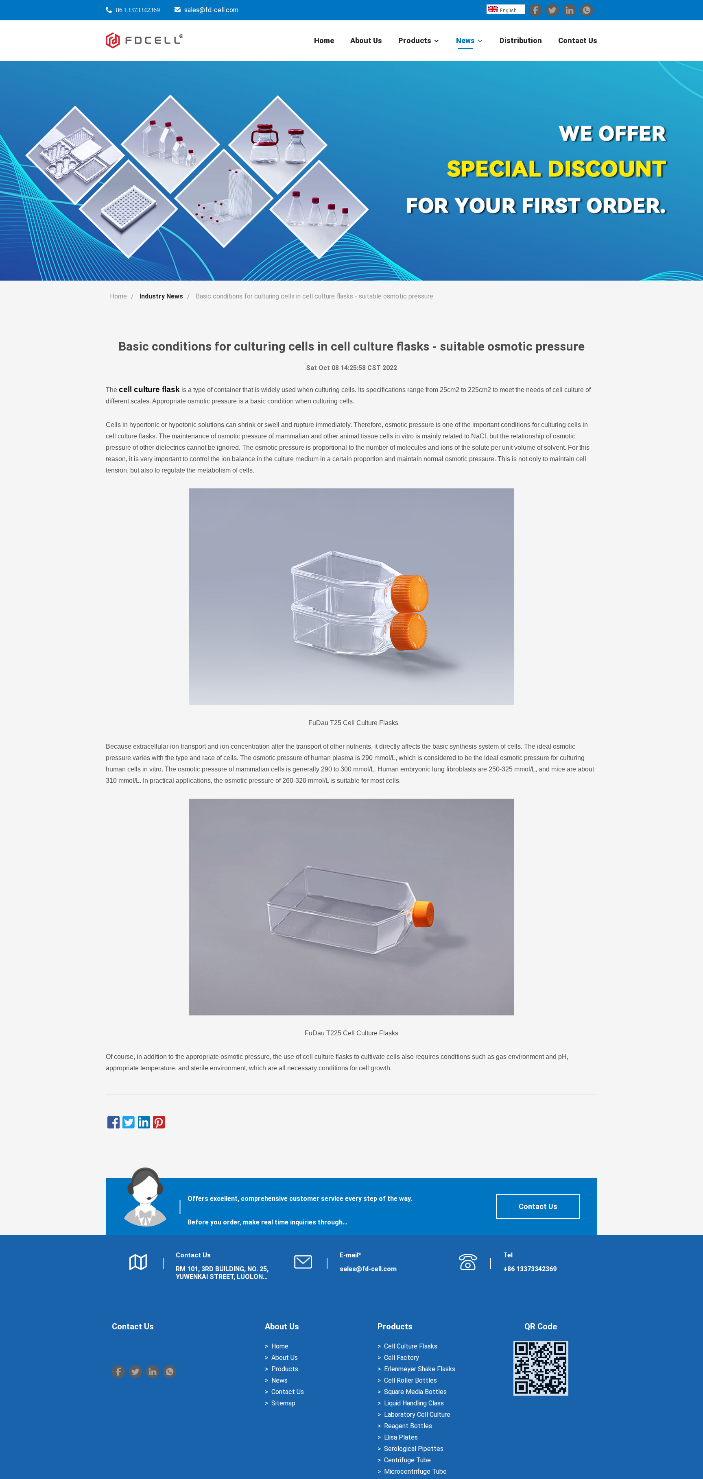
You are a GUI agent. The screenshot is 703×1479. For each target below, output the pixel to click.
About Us (366, 40)
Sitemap (283, 1403)
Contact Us (577, 40)
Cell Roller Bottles (410, 1380)
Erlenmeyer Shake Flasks (419, 1369)
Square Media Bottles (415, 1392)
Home (324, 40)
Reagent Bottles (408, 1426)
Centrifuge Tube (407, 1460)
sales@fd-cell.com (211, 10)
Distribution (521, 40)
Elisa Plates (401, 1437)
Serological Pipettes (413, 1449)
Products (414, 40)
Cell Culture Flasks (410, 1346)
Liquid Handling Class (414, 1403)
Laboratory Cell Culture (417, 1414)
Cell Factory (401, 1357)
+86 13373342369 (136, 10)
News (465, 40)
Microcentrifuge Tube (415, 1471)
